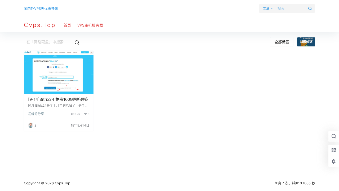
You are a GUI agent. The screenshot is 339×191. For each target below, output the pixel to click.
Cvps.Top (62, 183)
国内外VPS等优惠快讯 (41, 8)
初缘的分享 (36, 114)
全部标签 (281, 42)
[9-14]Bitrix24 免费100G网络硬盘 (58, 99)
